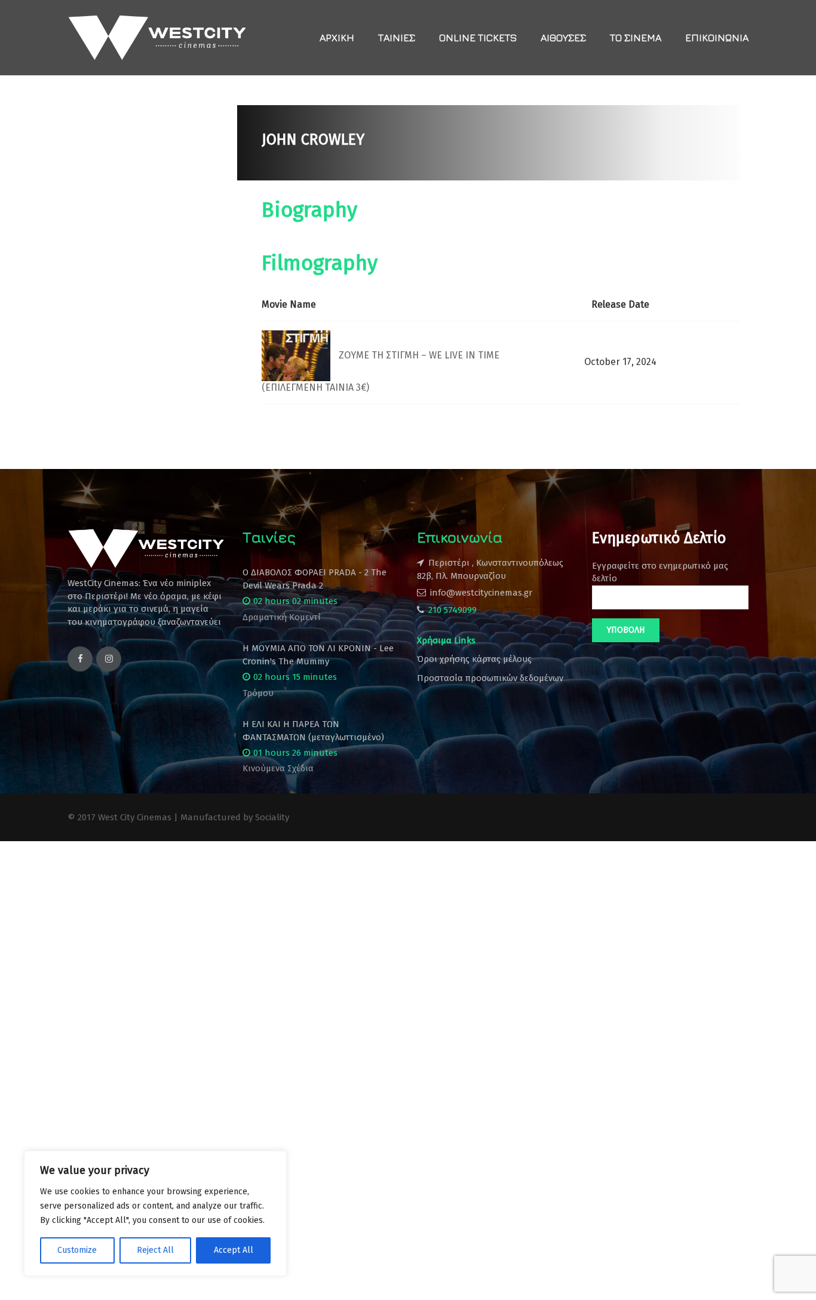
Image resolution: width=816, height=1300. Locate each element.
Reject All (155, 1250)
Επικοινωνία (716, 38)
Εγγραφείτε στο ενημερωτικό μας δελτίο (660, 572)
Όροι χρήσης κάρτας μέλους (474, 659)
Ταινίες (396, 38)
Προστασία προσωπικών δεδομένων (490, 678)
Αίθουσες (563, 38)
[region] (155, 1213)
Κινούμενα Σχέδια (278, 768)
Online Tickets (478, 38)
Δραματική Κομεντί (282, 617)
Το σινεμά (635, 38)
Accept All (233, 1250)
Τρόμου (258, 693)
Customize (77, 1250)
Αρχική (337, 38)
